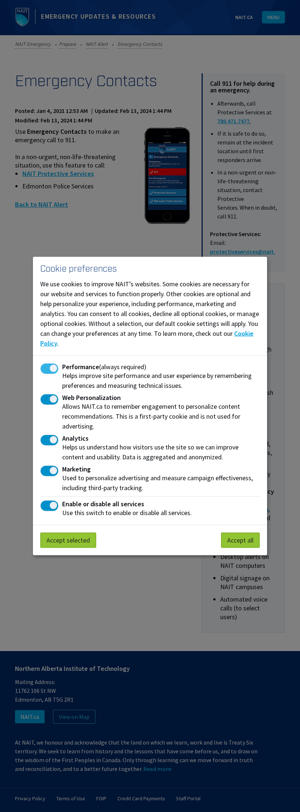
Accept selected (68, 540)
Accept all (240, 540)
